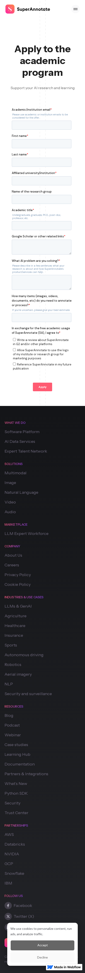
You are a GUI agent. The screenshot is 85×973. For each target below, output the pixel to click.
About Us (13, 555)
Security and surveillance (28, 693)
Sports (11, 645)
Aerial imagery (18, 674)
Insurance (14, 635)
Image (10, 482)
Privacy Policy (18, 574)
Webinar (13, 734)
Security (12, 803)
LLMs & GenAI (18, 606)
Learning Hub (17, 754)
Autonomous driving (24, 654)
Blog (9, 715)
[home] (27, 9)
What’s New (16, 783)
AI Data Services (20, 441)
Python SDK (16, 793)
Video (10, 502)
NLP (9, 684)
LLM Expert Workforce (27, 533)
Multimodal (16, 472)
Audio (10, 511)
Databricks (15, 844)
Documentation (20, 764)
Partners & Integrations (26, 773)
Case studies (16, 744)
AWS (9, 834)
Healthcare (15, 625)
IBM (8, 883)
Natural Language (21, 492)
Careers (12, 565)
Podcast (12, 725)
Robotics (13, 664)
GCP (9, 863)
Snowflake (14, 873)
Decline (42, 957)
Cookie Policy (18, 584)
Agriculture (16, 615)
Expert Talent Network (26, 451)
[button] (75, 9)
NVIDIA (12, 853)
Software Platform (22, 431)
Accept (42, 945)
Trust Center (16, 812)
